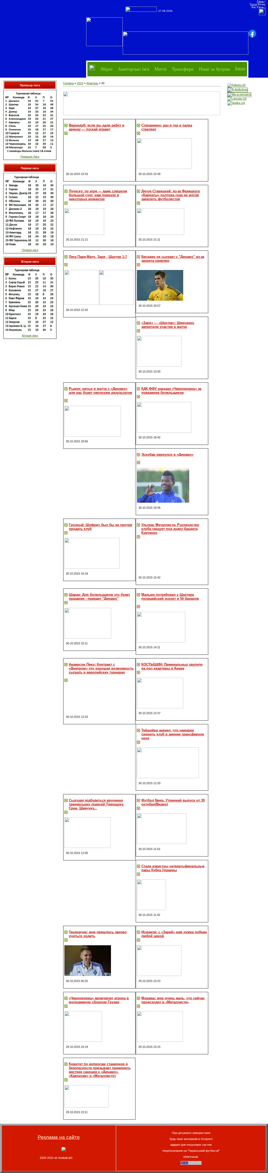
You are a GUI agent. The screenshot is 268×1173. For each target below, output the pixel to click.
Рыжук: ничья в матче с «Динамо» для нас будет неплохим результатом (100, 391)
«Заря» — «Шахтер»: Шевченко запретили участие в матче (167, 325)
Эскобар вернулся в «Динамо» (167, 455)
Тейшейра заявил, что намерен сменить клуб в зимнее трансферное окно (172, 734)
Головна (68, 83)
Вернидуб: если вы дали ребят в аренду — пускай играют (96, 127)
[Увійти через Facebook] (252, 34)
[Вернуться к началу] (64, 1150)
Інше (240, 68)
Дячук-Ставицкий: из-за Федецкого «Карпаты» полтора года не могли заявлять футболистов (170, 195)
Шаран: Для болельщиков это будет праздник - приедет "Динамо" (99, 597)
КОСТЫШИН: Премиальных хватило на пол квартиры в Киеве (172, 666)
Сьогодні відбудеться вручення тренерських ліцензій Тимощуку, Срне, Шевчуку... (96, 804)
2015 (80, 83)
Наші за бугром (214, 68)
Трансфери (183, 68)
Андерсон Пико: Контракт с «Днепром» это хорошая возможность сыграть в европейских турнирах (101, 668)
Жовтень (92, 83)
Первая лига (30, 250)
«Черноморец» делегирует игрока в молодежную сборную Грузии (99, 1000)
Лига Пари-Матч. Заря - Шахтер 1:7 (98, 257)
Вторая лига (30, 335)
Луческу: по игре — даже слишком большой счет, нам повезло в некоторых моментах (98, 195)
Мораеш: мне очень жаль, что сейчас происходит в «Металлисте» (173, 1000)
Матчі (160, 68)
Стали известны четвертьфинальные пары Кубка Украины (172, 868)
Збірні (106, 68)
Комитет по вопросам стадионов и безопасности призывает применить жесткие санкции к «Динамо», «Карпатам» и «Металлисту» (100, 1070)
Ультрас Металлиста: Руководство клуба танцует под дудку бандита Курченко (170, 529)
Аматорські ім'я (133, 68)
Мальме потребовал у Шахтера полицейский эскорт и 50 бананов (170, 597)
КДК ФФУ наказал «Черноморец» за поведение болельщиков (171, 391)
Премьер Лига (29, 156)
